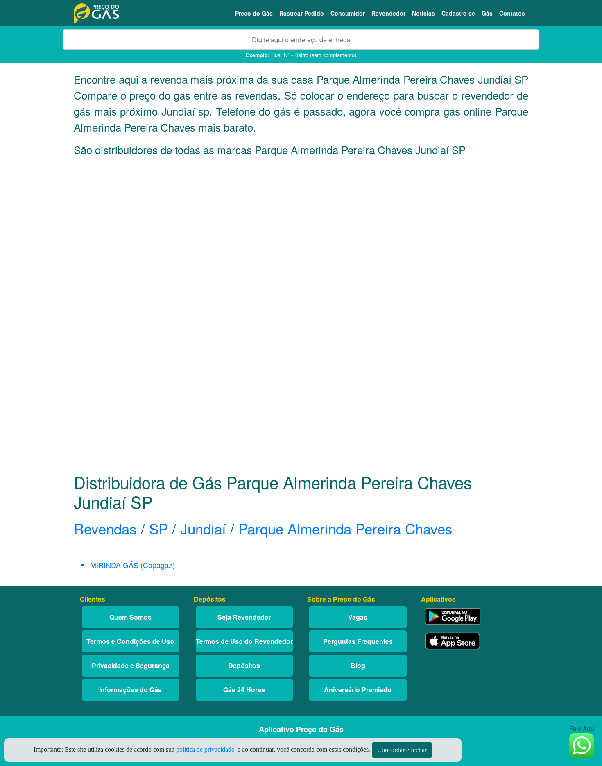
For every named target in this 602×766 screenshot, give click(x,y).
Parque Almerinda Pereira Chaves (345, 528)
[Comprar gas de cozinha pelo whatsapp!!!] (581, 744)
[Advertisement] (301, 243)
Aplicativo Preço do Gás (301, 729)
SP (158, 528)
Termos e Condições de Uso (130, 641)
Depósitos (244, 665)
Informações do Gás (130, 689)
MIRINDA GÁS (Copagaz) (132, 564)
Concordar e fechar (402, 749)
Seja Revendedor (244, 617)
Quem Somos (130, 617)
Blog (358, 665)
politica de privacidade (205, 749)
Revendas (105, 528)
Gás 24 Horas (244, 689)
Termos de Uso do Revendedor (244, 641)
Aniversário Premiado (358, 689)
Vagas (357, 617)
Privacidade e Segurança (131, 665)
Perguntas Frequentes (358, 641)
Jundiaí (203, 528)
